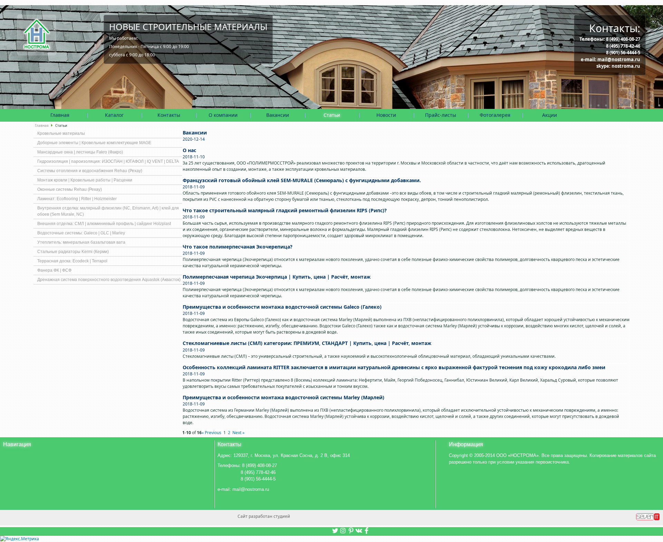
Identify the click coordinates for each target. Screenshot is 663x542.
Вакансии (277, 115)
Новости (386, 115)
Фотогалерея (495, 115)
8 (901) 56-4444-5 (623, 52)
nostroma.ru (626, 66)
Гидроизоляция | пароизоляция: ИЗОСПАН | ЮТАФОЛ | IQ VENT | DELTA (108, 161)
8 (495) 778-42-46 (623, 46)
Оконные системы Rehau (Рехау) (69, 189)
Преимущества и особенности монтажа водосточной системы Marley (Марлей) (283, 397)
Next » (238, 433)
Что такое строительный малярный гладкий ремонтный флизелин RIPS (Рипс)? (285, 210)
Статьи (332, 115)
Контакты (168, 115)
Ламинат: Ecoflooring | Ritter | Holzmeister (77, 198)
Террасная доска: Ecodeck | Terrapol (72, 261)
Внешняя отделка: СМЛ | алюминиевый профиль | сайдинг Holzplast (104, 223)
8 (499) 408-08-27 (623, 39)
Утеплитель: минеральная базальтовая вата (81, 242)
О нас (189, 150)
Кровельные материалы (61, 133)
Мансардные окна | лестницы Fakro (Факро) (80, 152)
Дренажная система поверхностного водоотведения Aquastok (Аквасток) (109, 279)
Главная (59, 115)
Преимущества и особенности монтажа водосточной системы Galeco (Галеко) (282, 306)
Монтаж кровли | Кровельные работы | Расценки (84, 180)
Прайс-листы (440, 115)
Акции (549, 115)
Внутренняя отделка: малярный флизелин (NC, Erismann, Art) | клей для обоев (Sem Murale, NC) (108, 211)
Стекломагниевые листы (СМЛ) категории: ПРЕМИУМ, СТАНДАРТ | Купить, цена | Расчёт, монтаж (307, 343)
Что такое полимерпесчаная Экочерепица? (237, 246)
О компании (223, 115)
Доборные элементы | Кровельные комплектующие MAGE (94, 142)
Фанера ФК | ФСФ (54, 270)
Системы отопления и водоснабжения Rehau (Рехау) (89, 170)
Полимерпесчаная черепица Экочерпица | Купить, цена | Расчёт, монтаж (277, 276)
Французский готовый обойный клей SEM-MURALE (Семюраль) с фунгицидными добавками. (302, 180)
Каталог (114, 115)
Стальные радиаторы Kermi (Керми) (73, 251)
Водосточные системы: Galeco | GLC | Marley (81, 233)
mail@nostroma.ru (618, 59)
